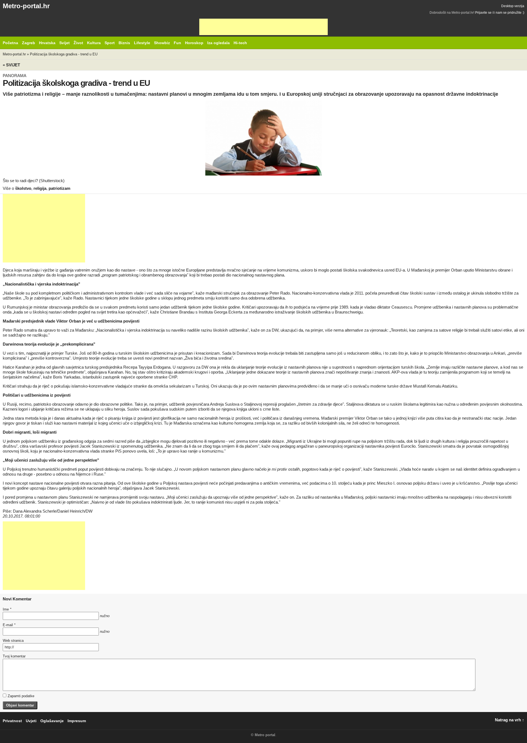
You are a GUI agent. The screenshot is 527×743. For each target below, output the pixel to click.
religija (39, 188)
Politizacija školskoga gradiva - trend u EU (63, 54)
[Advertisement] (263, 27)
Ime (7, 609)
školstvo (23, 188)
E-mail (9, 625)
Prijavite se (483, 13)
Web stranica (13, 641)
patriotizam (59, 188)
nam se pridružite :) (510, 13)
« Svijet (11, 65)
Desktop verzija (512, 6)
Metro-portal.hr (26, 6)
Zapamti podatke (21, 696)
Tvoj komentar (14, 656)
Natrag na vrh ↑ (509, 719)
